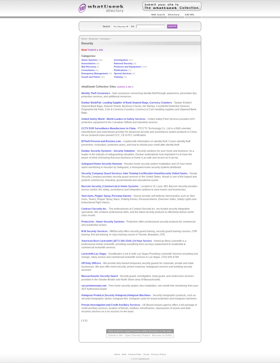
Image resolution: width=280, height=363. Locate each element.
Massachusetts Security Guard (99, 276)
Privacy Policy (158, 354)
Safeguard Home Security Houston (101, 163)
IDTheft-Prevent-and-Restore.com (101, 141)
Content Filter (134, 354)
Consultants (88, 70)
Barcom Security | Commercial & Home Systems (110, 186)
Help (124, 354)
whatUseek (143, 359)
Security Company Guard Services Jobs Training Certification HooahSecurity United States (134, 173)
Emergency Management (94, 73)
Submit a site (95, 49)
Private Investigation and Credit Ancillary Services (110, 304)
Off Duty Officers (91, 263)
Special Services (122, 73)
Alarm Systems (89, 60)
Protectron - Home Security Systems (102, 221)
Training (118, 77)
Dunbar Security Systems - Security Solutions (108, 150)
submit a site (124, 86)
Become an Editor (162, 335)
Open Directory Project (137, 335)
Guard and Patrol (90, 77)
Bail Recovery (88, 66)
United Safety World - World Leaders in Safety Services (113, 119)
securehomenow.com (94, 285)
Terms (146, 354)
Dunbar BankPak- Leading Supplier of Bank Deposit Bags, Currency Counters (126, 102)
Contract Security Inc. (94, 208)
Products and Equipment (127, 66)
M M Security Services (94, 231)
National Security (123, 63)
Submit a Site (115, 335)
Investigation (121, 60)
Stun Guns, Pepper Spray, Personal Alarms (106, 195)
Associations (88, 63)
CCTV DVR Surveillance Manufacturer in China (108, 128)
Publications (120, 70)
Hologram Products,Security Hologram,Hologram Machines (116, 295)
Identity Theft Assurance (95, 93)
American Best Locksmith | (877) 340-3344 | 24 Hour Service (116, 240)
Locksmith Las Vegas (93, 253)
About (117, 354)
